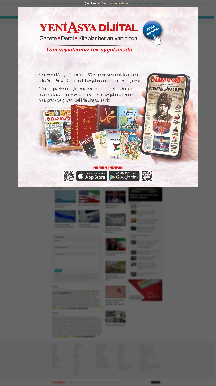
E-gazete (122, 355)
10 (145, 200)
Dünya (55, 352)
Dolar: (99, 11)
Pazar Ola (78, 361)
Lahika (77, 354)
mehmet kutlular (124, 369)
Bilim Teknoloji (57, 367)
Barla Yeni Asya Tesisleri (149, 357)
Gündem (55, 348)
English (77, 371)
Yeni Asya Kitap (102, 361)
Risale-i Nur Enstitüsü (148, 348)
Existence (148, 364)
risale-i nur (129, 366)
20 (160, 200)
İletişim (148, 3)
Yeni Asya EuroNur (103, 367)
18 (157, 200)
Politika (55, 350)
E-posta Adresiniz (62, 247)
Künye (141, 3)
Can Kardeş (101, 357)
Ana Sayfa (125, 3)
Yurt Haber (56, 357)
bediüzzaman (123, 368)
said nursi (132, 368)
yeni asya (122, 366)
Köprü (99, 352)
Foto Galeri (78, 375)
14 (151, 200)
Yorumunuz (60, 254)
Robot (157, 366)
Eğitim (55, 363)
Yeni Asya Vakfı (146, 352)
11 (147, 200)
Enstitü (77, 357)
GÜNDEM (58, 21)
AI (146, 366)
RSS (120, 354)
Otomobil (56, 365)
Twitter (121, 350)
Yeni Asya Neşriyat (103, 359)
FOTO (118, 21)
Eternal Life (156, 364)
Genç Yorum (101, 355)
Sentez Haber (101, 350)
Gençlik (77, 365)
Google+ (122, 352)
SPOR (89, 21)
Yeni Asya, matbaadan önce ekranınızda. (152, 95)
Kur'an (143, 369)
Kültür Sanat (57, 361)
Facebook (122, 348)
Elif (76, 359)
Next (160, 181)
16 (154, 200)
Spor (54, 355)
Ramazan (78, 363)
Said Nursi (151, 366)
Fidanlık (77, 367)
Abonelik (134, 3)
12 (148, 200)
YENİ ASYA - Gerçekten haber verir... (67, 11)
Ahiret (77, 369)
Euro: (99, 13)
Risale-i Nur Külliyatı (147, 350)
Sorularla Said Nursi (147, 354)
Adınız (58, 240)
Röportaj (77, 355)
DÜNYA (68, 21)
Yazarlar (77, 348)
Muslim (159, 368)
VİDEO (109, 21)
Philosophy (152, 368)
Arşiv (134, 81)
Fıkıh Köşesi (145, 355)
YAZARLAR (99, 21)
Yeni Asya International (104, 365)
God (142, 364)
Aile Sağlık (56, 359)
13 (150, 200)
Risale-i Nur (144, 368)
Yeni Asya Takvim (103, 363)
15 (153, 200)
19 (158, 200)
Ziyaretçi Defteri (158, 3)
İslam (148, 369)
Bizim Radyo (101, 348)
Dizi (76, 352)
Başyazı (77, 350)
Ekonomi (56, 354)
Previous (131, 181)
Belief (143, 366)
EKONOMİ (78, 21)
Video (77, 373)
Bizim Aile (100, 354)
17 (155, 200)
